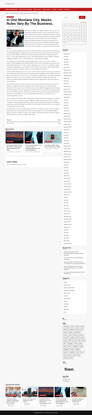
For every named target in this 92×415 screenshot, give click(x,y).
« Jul (64, 45)
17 (64, 36)
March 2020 (66, 240)
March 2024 (66, 110)
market (81, 346)
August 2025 (67, 78)
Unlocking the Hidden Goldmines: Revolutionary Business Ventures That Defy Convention (73, 253)
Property (60, 9)
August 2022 (67, 162)
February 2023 (67, 146)
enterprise (72, 338)
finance (82, 338)
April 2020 (66, 238)
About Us (67, 9)
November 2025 (67, 72)
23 (84, 36)
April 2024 (66, 108)
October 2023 (67, 124)
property (66, 352)
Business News (47, 9)
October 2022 (67, 156)
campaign (72, 329)
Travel (65, 312)
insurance (70, 343)
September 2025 (67, 75)
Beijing (76, 326)
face (78, 338)
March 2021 (66, 208)
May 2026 (66, 62)
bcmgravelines (66, 381)
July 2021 (66, 197)
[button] (85, 9)
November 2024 (67, 91)
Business (65, 329)
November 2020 (67, 219)
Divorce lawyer (37, 9)
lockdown (75, 346)
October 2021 (67, 189)
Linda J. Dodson (10, 26)
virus (78, 355)
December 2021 (67, 183)
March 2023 (66, 143)
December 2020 (67, 216)
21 (78, 36)
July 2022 (66, 164)
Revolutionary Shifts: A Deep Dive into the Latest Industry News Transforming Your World (74, 263)
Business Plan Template (25, 9)
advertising (66, 326)
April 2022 (66, 173)
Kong (65, 346)
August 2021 (67, 194)
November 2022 (67, 154)
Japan (76, 343)
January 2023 (67, 148)
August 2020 (67, 227)
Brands (82, 326)
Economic (66, 295)
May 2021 (66, 202)
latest (69, 346)
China (81, 329)
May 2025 (66, 81)
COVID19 (65, 335)
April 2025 (66, 83)
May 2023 (66, 137)
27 (74, 39)
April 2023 (66, 140)
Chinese (70, 332)
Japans (80, 343)
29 (81, 39)
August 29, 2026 (18, 151)
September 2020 (67, 224)
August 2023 (67, 129)
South (77, 352)
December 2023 (67, 118)
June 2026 (66, 59)
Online (71, 349)
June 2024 (66, 102)
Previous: (20, 121)
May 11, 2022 (17, 26)
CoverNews (48, 412)
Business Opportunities (12, 9)
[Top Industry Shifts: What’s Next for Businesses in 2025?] (53, 137)
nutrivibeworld (66, 379)
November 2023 (67, 121)
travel (73, 355)
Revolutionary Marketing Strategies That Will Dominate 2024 (74, 273)
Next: (47, 121)
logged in (15, 164)
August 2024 (67, 97)
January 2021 (67, 213)
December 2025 (67, 70)
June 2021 (66, 200)
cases (77, 329)
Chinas (65, 332)
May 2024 (66, 105)
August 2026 (67, 53)
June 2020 (66, 232)
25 (67, 39)
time (65, 355)
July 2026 (66, 56)
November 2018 (67, 243)
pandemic (77, 349)
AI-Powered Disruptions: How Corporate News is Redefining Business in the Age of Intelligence (73, 268)
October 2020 (67, 221)
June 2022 (66, 167)
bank (72, 326)
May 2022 (66, 170)
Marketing (66, 304)
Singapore (72, 352)
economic (81, 335)
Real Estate (66, 309)
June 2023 (66, 135)
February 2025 (67, 86)
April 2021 (66, 205)
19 (71, 36)
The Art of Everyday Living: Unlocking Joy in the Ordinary (74, 258)
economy (66, 338)
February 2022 (67, 178)
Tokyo (69, 355)
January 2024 (67, 116)
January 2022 (67, 181)
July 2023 (66, 132)
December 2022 (67, 151)
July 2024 (66, 100)
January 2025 (67, 89)
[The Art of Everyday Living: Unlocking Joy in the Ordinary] (29, 392)
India (65, 343)
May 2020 (66, 235)
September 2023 (67, 127)
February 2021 (67, 211)
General (65, 301)
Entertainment (67, 298)
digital (75, 335)
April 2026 (66, 64)
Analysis (54, 9)
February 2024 (67, 113)
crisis (70, 335)
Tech (82, 352)
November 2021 (67, 186)
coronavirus (77, 332)
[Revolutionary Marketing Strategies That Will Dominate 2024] (78, 392)
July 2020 (66, 229)
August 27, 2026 (56, 148)
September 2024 (67, 94)
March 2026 (66, 67)
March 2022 (66, 175)
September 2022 (67, 159)
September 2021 (67, 192)
